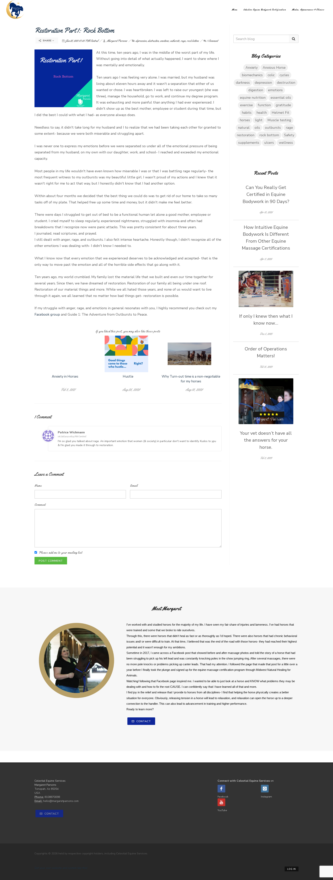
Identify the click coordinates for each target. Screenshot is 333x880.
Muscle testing (279, 120)
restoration (245, 135)
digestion (255, 90)
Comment (39, 505)
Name (38, 486)
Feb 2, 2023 (266, 458)
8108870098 (52, 797)
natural (244, 127)
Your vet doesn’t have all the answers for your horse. (266, 440)
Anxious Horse (274, 67)
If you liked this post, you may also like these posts (128, 331)
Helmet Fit (280, 112)
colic (271, 75)
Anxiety (252, 67)
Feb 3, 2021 (68, 389)
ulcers (269, 142)
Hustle (128, 376)
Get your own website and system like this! (60, 868)
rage (183, 41)
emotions (164, 41)
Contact (143, 721)
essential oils (281, 97)
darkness (243, 82)
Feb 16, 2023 (265, 367)
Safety (289, 135)
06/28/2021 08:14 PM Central (72, 436)
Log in (291, 869)
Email (134, 486)
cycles (284, 75)
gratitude (283, 105)
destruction (153, 41)
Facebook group (47, 314)
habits (246, 112)
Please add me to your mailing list (60, 553)
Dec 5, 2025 (266, 334)
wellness (286, 142)
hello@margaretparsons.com (61, 801)
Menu (234, 9)
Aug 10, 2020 (194, 389)
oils (257, 127)
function (264, 105)
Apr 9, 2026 (266, 259)
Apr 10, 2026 (265, 212)
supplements (248, 142)
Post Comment (51, 561)
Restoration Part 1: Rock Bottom (74, 30)
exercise (246, 105)
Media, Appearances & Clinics (308, 9)
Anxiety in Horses (65, 376)
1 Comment (212, 41)
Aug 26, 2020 (131, 389)
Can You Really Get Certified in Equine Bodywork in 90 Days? (266, 194)
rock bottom (192, 41)
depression (140, 41)
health (261, 112)
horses (245, 120)
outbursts (174, 41)
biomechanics (252, 75)
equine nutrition (253, 97)
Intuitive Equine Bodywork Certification (264, 9)
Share (47, 40)
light (258, 120)
